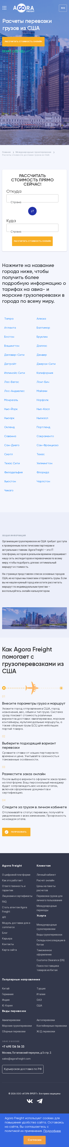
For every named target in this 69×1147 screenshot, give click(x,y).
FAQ (4, 901)
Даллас (42, 346)
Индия (6, 999)
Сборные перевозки (13, 1031)
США (39, 1005)
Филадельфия (13, 472)
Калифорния (45, 373)
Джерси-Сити (46, 364)
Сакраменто (45, 436)
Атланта (10, 327)
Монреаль (11, 400)
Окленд (9, 427)
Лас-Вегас (11, 382)
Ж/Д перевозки (46, 1031)
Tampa (8, 318)
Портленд (43, 427)
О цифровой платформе (16, 874)
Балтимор (43, 327)
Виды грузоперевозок (49, 934)
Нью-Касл (43, 409)
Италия (41, 994)
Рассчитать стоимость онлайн (23, 41)
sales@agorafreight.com (16, 1058)
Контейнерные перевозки (52, 1025)
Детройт (10, 364)
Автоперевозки (46, 1020)
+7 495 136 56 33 (13, 1046)
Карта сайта (9, 949)
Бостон (9, 337)
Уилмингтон (44, 463)
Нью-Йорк (11, 409)
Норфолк (43, 400)
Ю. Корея (7, 1005)
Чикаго (8, 490)
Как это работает (12, 880)
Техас (41, 454)
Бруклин (42, 337)
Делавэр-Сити (14, 355)
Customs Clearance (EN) (51, 960)
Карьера (7, 938)
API (4, 917)
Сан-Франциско (48, 445)
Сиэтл (8, 454)
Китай (5, 988)
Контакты (8, 944)
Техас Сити (12, 463)
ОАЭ (39, 999)
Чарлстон (43, 481)
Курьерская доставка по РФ (23, 1069)
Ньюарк (9, 418)
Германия (7, 994)
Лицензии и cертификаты (17, 896)
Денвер (42, 355)
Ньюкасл (42, 418)
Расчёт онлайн (45, 880)
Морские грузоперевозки (17, 1025)
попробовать (19, 832)
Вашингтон (11, 346)
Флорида (43, 472)
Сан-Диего (11, 445)
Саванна (10, 436)
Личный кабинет (46, 874)
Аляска (41, 318)
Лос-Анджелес (14, 391)
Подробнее (52, 1131)
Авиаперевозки (11, 1020)
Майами (42, 391)
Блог (5, 932)
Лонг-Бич (43, 382)
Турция (41, 988)
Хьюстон (10, 481)
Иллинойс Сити (14, 373)
